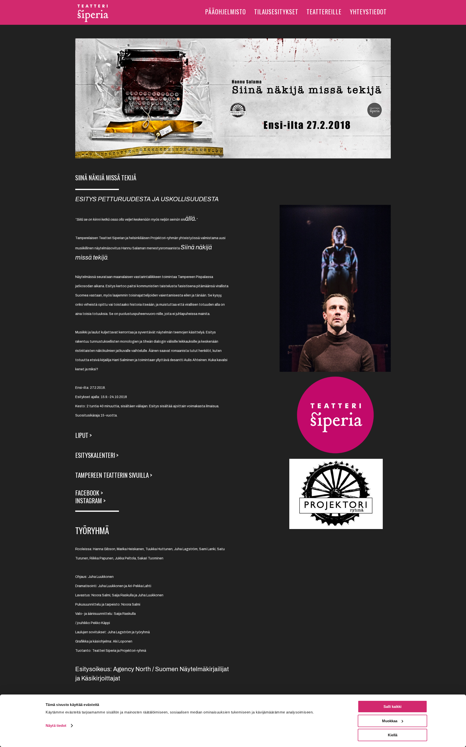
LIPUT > (84, 435)
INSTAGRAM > (91, 500)
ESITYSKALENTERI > (97, 455)
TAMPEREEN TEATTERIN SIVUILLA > (113, 474)
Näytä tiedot (56, 725)
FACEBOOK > (89, 492)
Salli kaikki (392, 706)
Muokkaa (389, 721)
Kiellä (392, 735)
